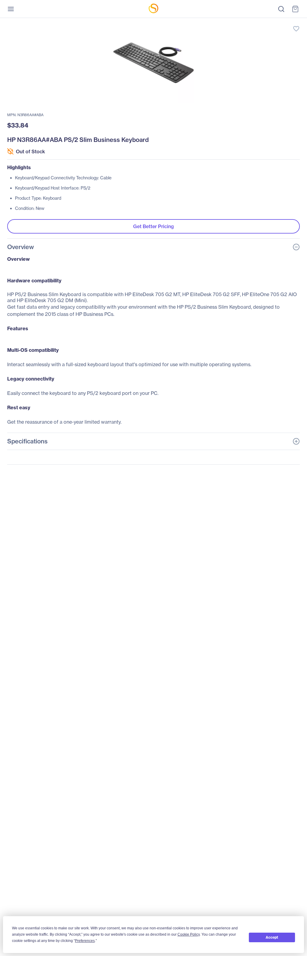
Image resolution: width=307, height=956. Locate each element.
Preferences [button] (85, 941)
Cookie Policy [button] (188, 934)
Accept (272, 937)
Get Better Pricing (153, 226)
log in (268, 22)
